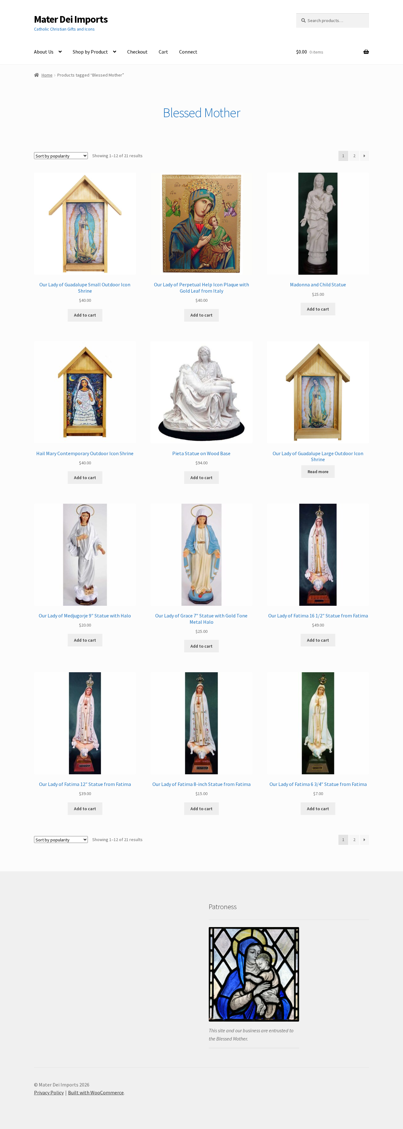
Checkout (137, 52)
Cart (163, 52)
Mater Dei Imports (71, 19)
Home (47, 75)
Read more (318, 471)
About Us (44, 52)
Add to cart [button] (85, 315)
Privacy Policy (49, 1092)
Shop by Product (90, 52)
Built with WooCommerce (96, 1092)
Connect (188, 52)
